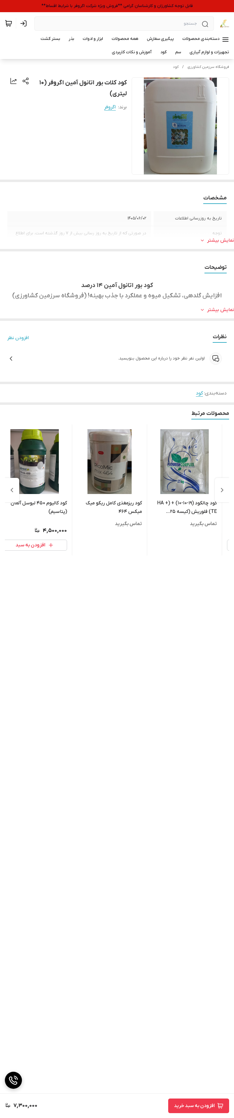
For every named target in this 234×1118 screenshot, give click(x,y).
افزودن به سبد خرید (194, 1106)
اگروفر (110, 107)
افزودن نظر (18, 338)
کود (176, 67)
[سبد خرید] (8, 23)
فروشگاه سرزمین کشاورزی (208, 67)
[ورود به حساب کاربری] (25, 23)
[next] (12, 490)
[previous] (222, 490)
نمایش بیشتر (220, 240)
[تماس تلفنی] (13, 1080)
